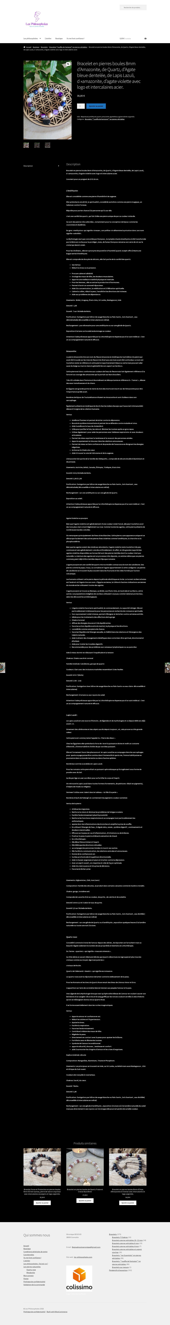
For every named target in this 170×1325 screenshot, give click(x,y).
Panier (26, 1278)
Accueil (28, 47)
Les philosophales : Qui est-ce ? (35, 1264)
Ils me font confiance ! (75, 38)
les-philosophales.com (83, 1257)
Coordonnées (28, 1254)
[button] (68, 64)
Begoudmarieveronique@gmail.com (86, 1247)
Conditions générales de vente (35, 1251)
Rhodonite (30, 1272)
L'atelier (26, 1261)
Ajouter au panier (96, 106)
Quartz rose (31, 1270)
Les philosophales (30, 38)
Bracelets (44, 47)
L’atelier (48, 38)
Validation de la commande (34, 1284)
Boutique (59, 38)
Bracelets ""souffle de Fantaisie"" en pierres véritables (68, 47)
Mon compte (28, 1275)
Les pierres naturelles (32, 1267)
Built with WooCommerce (57, 1312)
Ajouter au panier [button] (42, 1203)
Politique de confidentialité (34, 1281)
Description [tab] (28, 166)
